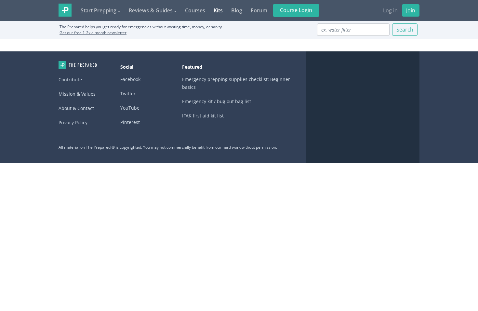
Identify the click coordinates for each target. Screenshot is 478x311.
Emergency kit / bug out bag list (216, 101)
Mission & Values (77, 94)
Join (410, 10)
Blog (236, 10)
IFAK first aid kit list (203, 116)
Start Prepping (98, 10)
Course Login (296, 10)
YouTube (129, 108)
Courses (195, 10)
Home (78, 65)
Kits (218, 10)
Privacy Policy (73, 122)
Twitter (128, 93)
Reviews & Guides (151, 10)
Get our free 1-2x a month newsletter (93, 32)
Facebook (130, 79)
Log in (390, 10)
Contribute (70, 79)
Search (404, 29)
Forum (259, 10)
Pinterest (130, 122)
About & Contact (76, 108)
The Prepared (65, 10)
